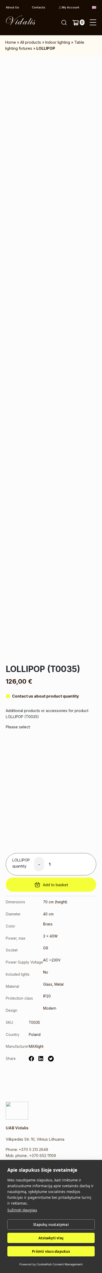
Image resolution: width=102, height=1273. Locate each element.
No (45, 972)
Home (10, 42)
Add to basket (55, 885)
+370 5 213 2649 (33, 1149)
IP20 (47, 996)
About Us (12, 7)
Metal (59, 984)
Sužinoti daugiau (22, 1209)
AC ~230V (51, 960)
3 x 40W (50, 936)
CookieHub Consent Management (60, 1264)
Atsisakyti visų (51, 1238)
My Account (70, 7)
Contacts (38, 7)
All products (30, 42)
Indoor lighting (57, 42)
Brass (48, 924)
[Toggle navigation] (93, 22)
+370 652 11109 (42, 1155)
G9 (45, 948)
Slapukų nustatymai (51, 1224)
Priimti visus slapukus (51, 1251)
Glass (47, 984)
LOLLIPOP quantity (21, 863)
